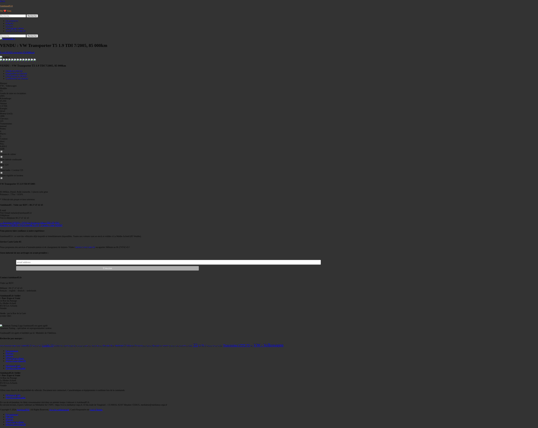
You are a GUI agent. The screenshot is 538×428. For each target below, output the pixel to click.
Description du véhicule (16, 76)
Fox (62, 346)
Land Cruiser (87, 346)
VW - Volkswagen (268, 345)
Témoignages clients (15, 28)
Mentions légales (13, 365)
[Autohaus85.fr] (7, 38)
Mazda (94, 346)
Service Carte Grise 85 (16, 31)
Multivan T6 (132, 346)
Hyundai (70, 346)
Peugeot (149, 346)
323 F (2, 346)
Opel (139, 346)
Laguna (79, 346)
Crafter (57, 346)
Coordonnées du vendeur (17, 78)
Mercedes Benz (108, 346)
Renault (155, 346)
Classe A (35, 346)
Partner (143, 346)
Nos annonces (12, 21)
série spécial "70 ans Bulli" (184, 346)
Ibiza (75, 346)
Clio (40, 346)
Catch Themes (96, 409)
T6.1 (203, 345)
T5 (195, 345)
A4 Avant (7, 346)
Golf (65, 346)
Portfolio (9, 23)
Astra (14, 346)
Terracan (209, 346)
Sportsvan (172, 346)
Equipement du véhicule (16, 73)
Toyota (215, 346)
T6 (199, 345)
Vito (251, 346)
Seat (161, 346)
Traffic (220, 346)
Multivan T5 (120, 345)
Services (9, 26)
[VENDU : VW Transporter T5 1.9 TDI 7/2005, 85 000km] (1, 60)
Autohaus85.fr (6, 6)
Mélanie (30, 52)
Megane (99, 346)
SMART (165, 346)
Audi (18, 346)
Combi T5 (47, 345)
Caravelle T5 (26, 345)
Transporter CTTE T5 (236, 345)
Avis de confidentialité (15, 368)
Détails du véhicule (14, 71)
